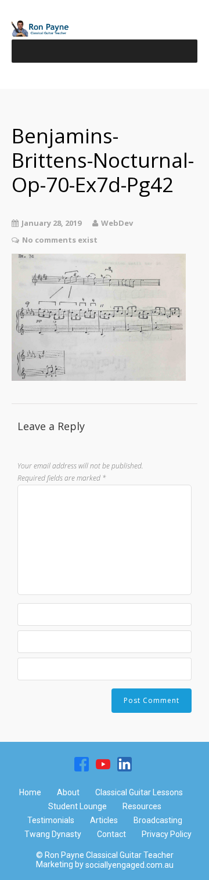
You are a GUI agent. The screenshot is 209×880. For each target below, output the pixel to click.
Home (30, 792)
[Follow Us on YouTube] (103, 764)
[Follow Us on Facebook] (81, 764)
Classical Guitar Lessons (139, 792)
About (68, 792)
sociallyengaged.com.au (129, 865)
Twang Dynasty (52, 834)
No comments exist (60, 240)
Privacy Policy (167, 834)
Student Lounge (77, 806)
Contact (111, 834)
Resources (141, 806)
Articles (104, 820)
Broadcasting (158, 820)
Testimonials (50, 820)
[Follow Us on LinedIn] (124, 764)
